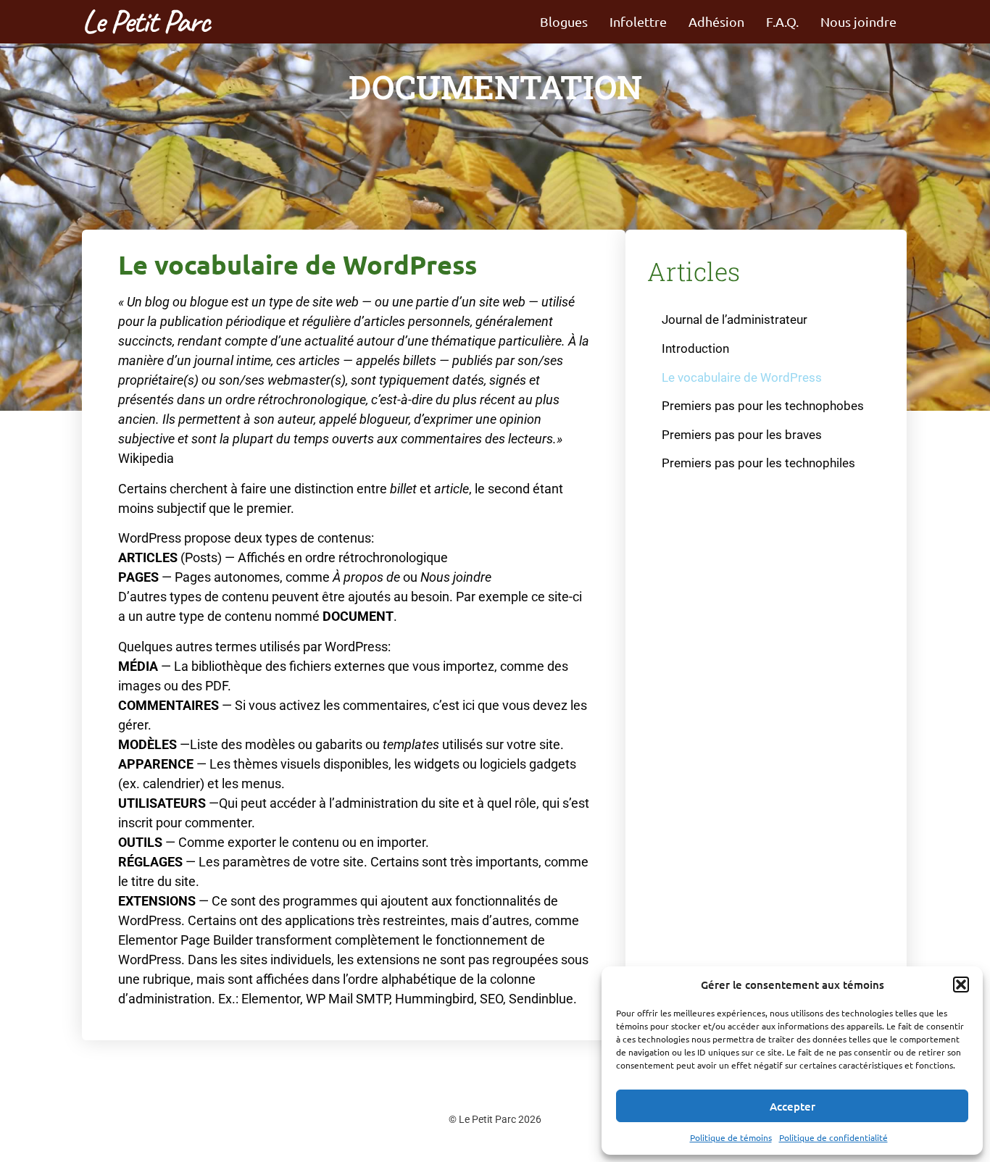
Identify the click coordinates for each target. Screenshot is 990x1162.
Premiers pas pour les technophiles (758, 463)
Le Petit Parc (145, 21)
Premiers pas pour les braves (742, 434)
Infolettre (638, 21)
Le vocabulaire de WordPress (742, 377)
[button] (961, 984)
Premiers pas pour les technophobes (763, 405)
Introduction (695, 348)
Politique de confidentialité (833, 1137)
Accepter (792, 1106)
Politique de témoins (731, 1137)
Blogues (564, 21)
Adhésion (716, 21)
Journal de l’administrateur (734, 319)
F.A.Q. (782, 21)
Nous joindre (858, 21)
